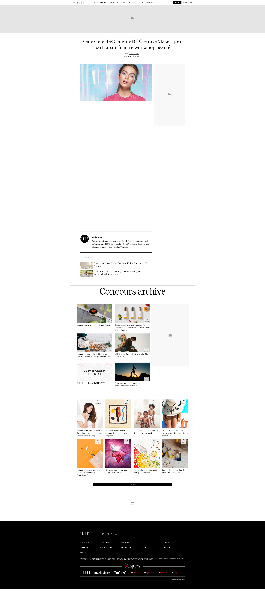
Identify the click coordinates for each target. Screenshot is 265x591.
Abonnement (85, 542)
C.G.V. (144, 547)
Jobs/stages (105, 542)
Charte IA (166, 547)
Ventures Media (127, 547)
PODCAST (150, 2)
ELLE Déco (133, 2)
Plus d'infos (155, 559)
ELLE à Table (122, 2)
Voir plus (132, 484)
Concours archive (133, 292)
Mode (96, 2)
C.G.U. (144, 542)
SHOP (177, 2)
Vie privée (166, 542)
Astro (141, 2)
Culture (111, 2)
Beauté (103, 2)
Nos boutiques (106, 547)
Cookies (83, 553)
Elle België (84, 547)
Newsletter (187, 2)
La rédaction (134, 54)
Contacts (125, 542)
